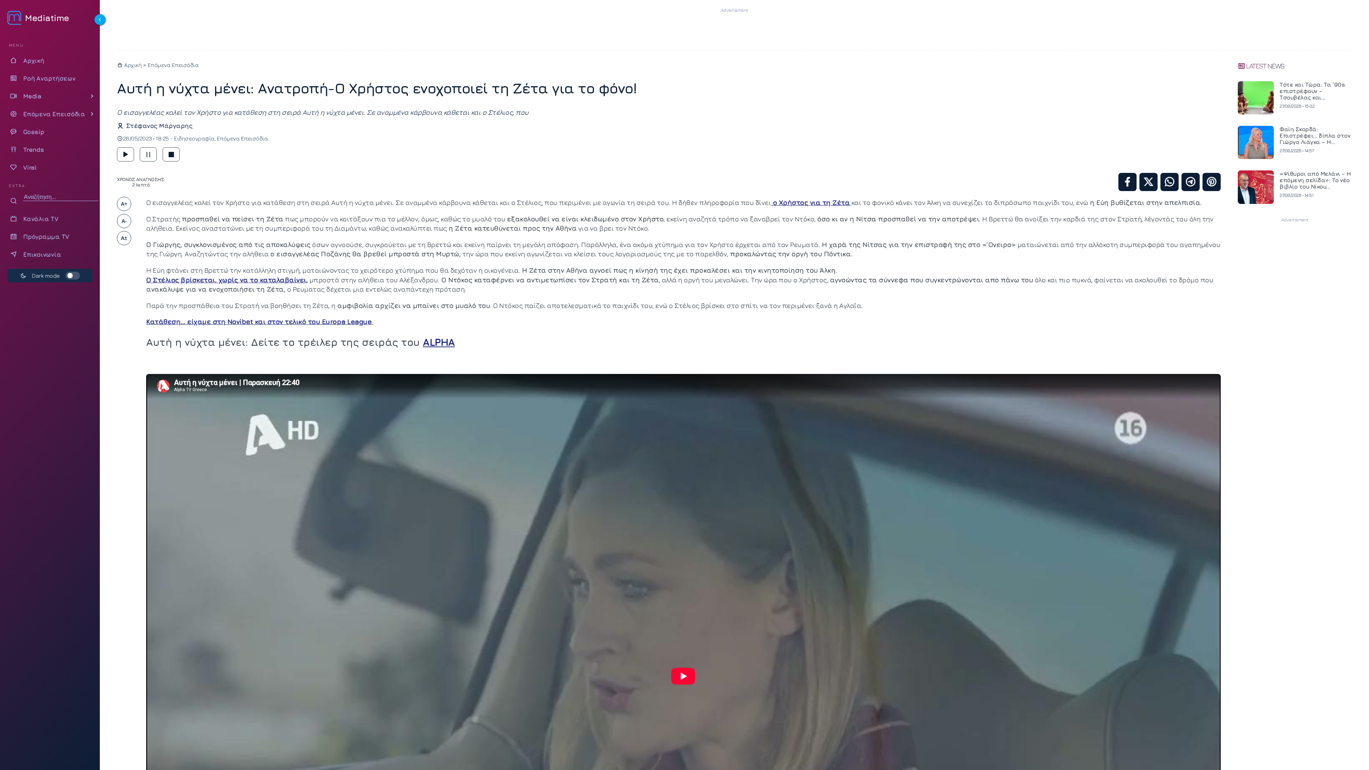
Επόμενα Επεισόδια (173, 65)
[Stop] (171, 154)
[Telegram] (1190, 182)
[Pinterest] (1212, 182)
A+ (124, 204)
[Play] (125, 154)
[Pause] (148, 154)
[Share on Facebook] (1127, 182)
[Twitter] (1148, 182)
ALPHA (439, 342)
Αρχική (132, 65)
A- (124, 221)
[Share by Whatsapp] (1169, 182)
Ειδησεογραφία (194, 138)
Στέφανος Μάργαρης (159, 125)
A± (124, 238)
